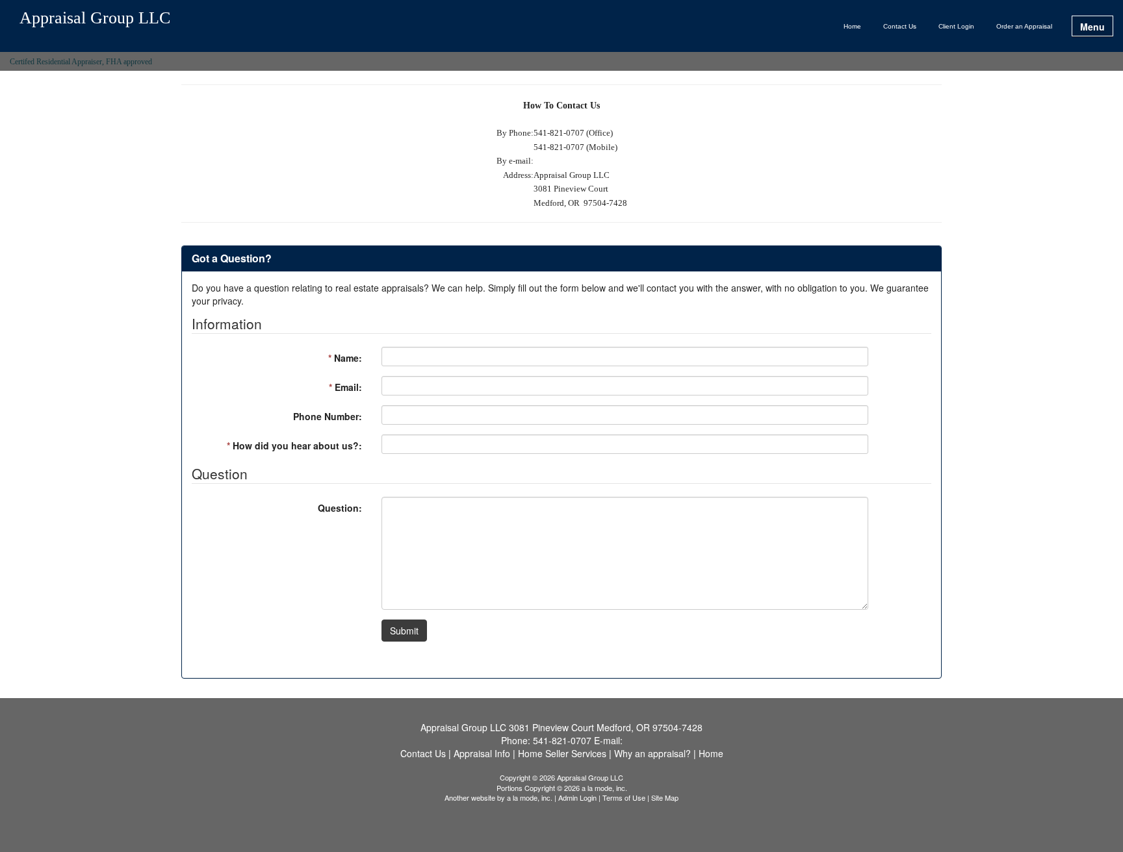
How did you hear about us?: (294, 445)
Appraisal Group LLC (94, 18)
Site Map (664, 797)
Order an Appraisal (1024, 26)
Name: (345, 357)
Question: (340, 507)
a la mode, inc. (529, 797)
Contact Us (899, 26)
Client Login (956, 26)
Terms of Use (623, 797)
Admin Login (577, 797)
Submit (404, 630)
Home (852, 26)
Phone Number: (327, 416)
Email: (345, 387)
